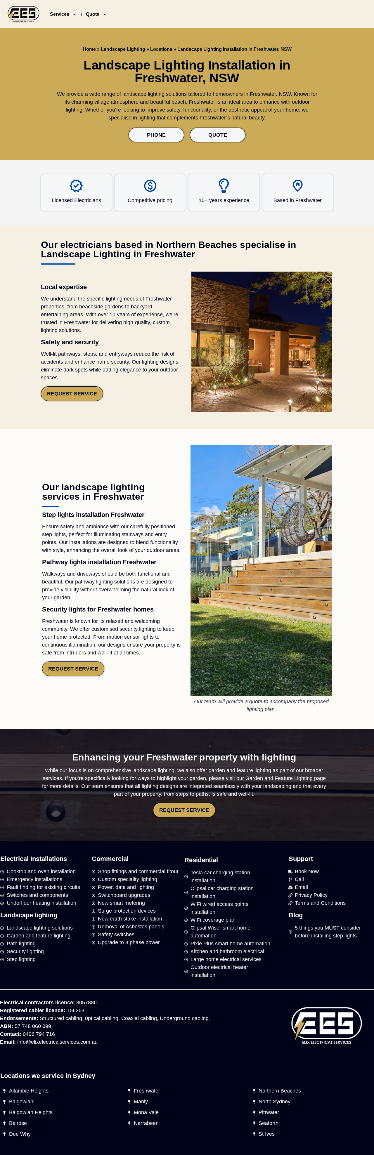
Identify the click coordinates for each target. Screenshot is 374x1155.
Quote (92, 14)
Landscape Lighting (123, 49)
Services (59, 14)
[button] (33, 858)
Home (89, 49)
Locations (161, 49)
